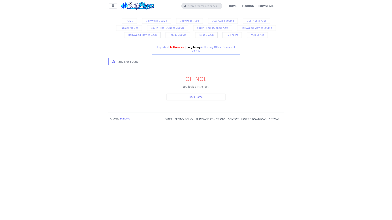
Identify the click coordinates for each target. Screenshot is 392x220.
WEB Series (257, 35)
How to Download (254, 119)
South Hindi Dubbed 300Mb (168, 27)
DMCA (168, 119)
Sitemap (274, 119)
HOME (129, 20)
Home (233, 6)
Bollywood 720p (189, 20)
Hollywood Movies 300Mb (256, 27)
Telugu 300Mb (178, 35)
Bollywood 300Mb (156, 20)
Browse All (266, 6)
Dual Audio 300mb (223, 20)
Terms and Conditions (210, 119)
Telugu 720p (206, 35)
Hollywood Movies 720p (142, 35)
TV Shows (232, 35)
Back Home (196, 97)
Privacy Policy (184, 119)
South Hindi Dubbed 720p (212, 27)
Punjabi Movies (129, 27)
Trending (247, 6)
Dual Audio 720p (256, 20)
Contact (233, 119)
